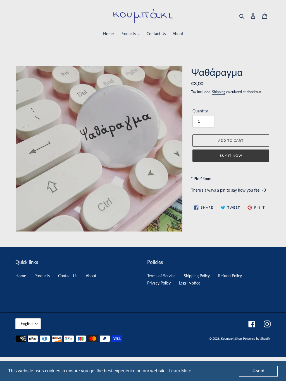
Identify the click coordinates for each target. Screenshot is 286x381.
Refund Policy (230, 275)
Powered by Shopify (257, 338)
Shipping (218, 92)
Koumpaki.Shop (231, 338)
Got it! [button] (258, 371)
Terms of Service (161, 275)
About (91, 275)
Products (42, 275)
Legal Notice (189, 283)
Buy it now (231, 155)
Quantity (200, 110)
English (27, 323)
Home (20, 275)
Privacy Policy (159, 283)
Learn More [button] (180, 370)
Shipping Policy (197, 275)
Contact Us (67, 275)
